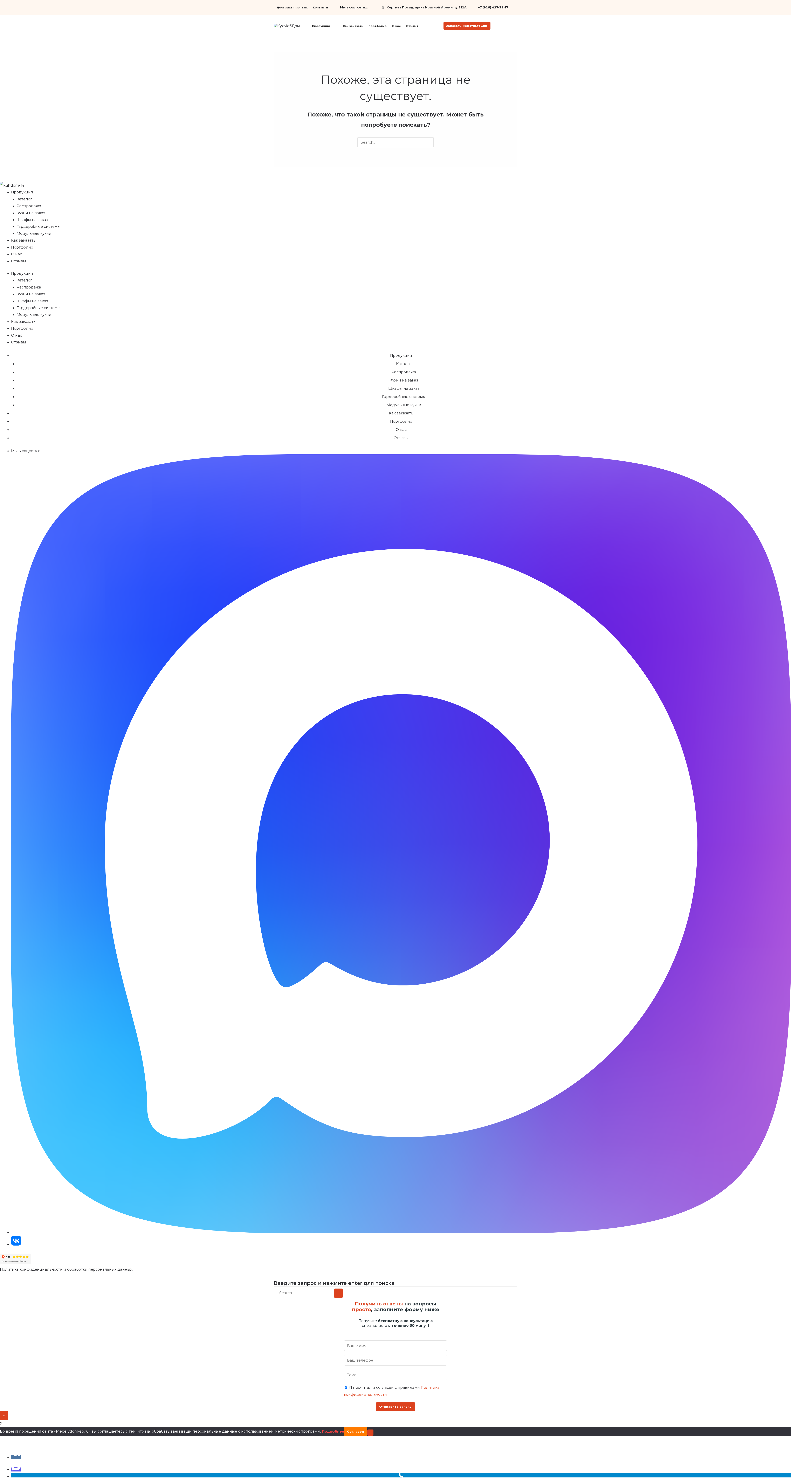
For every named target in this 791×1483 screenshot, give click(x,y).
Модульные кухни (34, 233)
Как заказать (23, 240)
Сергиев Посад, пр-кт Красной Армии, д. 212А (427, 7)
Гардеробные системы (38, 226)
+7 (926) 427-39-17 (493, 7)
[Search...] (305, 1293)
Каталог (24, 199)
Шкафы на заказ (32, 220)
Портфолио (22, 247)
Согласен (355, 1431)
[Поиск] (338, 1293)
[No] (370, 1432)
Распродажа (29, 206)
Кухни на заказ (31, 213)
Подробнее (333, 1431)
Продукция (22, 192)
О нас (16, 254)
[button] (332, 26)
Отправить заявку (395, 1407)
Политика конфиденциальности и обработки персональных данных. (66, 1269)
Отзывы (18, 261)
